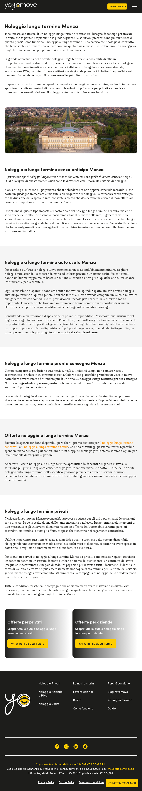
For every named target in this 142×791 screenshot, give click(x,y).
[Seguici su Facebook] (57, 746)
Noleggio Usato (49, 704)
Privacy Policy (46, 782)
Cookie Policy (66, 782)
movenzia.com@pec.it (121, 768)
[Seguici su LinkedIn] (75, 746)
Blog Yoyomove (118, 692)
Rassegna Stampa (120, 700)
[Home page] (17, 704)
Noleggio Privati (49, 683)
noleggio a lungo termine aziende (46, 447)
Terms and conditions (91, 782)
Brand (77, 700)
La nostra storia (83, 683)
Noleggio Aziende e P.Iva (50, 693)
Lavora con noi (83, 692)
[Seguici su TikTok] (85, 746)
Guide (112, 708)
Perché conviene (119, 683)
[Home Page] (21, 6)
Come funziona (83, 708)
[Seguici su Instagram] (66, 746)
